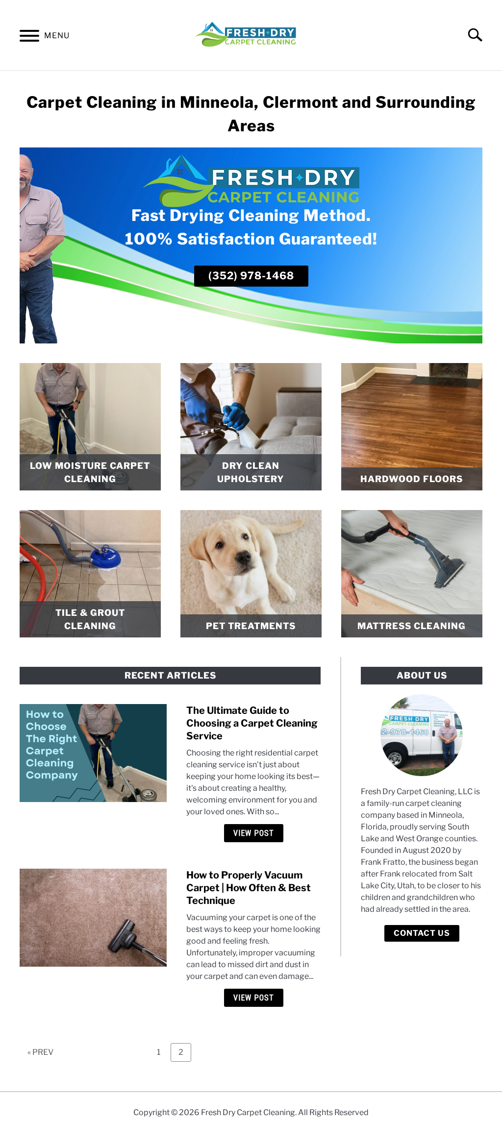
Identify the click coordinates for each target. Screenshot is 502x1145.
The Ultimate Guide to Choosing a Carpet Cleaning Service (252, 723)
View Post (253, 833)
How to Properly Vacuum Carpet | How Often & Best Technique (248, 887)
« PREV (40, 1052)
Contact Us (422, 933)
